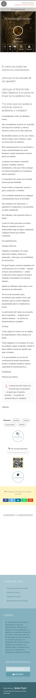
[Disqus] (18, 546)
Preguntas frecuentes (13, 596)
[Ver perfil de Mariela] (18, 31)
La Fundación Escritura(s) (16, 622)
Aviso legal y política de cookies (17, 588)
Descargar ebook (18, 478)
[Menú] (4, 4)
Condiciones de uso (13, 592)
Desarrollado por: (15, 688)
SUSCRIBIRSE (18, 674)
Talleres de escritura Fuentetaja (17, 601)
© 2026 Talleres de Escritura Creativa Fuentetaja (14, 692)
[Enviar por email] (30, 500)
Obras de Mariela (19, 9)
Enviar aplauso (18, 438)
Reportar (29, 49)
